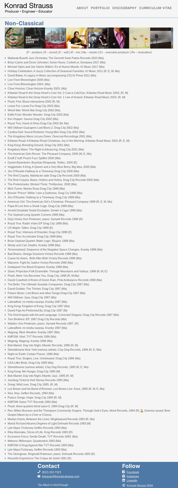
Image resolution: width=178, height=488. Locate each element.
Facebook (133, 472)
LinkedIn (132, 480)
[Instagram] (124, 476)
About (82, 8)
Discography (124, 8)
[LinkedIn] (124, 480)
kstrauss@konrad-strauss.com (60, 476)
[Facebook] (124, 472)
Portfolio (100, 8)
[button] (10, 38)
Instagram (133, 476)
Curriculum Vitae (155, 8)
